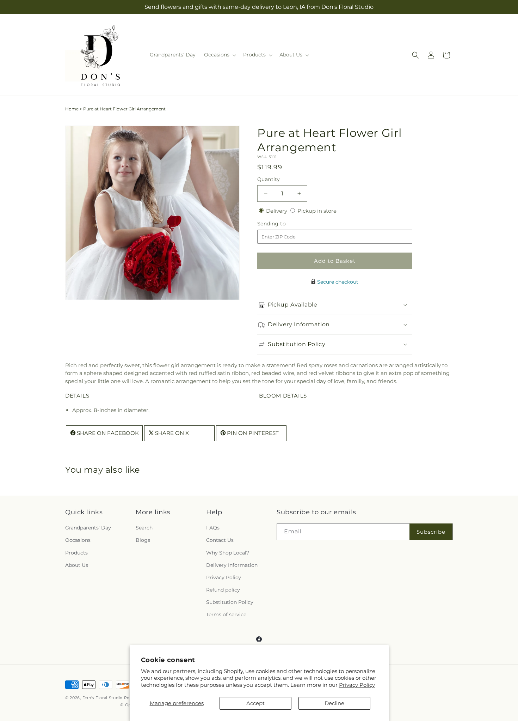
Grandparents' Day (88, 528)
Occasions (78, 540)
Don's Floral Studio (103, 697)
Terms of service (226, 614)
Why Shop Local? (227, 553)
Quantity (268, 179)
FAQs (213, 528)
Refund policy (223, 590)
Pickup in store (317, 210)
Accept (255, 703)
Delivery (277, 210)
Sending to (282, 224)
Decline (334, 703)
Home (72, 108)
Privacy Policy (357, 684)
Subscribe (431, 531)
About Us (76, 565)
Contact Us (220, 540)
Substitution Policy (229, 602)
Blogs (143, 540)
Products (76, 553)
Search (144, 528)
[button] (219, 54)
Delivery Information (232, 565)
